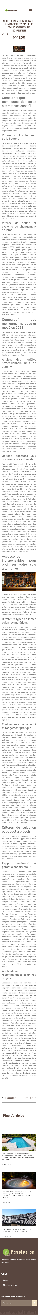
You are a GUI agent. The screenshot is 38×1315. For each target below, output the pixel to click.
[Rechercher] (34, 1303)
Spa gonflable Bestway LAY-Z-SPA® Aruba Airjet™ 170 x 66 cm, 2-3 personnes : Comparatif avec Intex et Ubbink (17, 1195)
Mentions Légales (10, 1285)
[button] (30, 10)
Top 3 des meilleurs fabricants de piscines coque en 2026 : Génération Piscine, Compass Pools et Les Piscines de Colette (18, 1157)
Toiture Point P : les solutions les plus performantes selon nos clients (17, 1230)
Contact (6, 1280)
